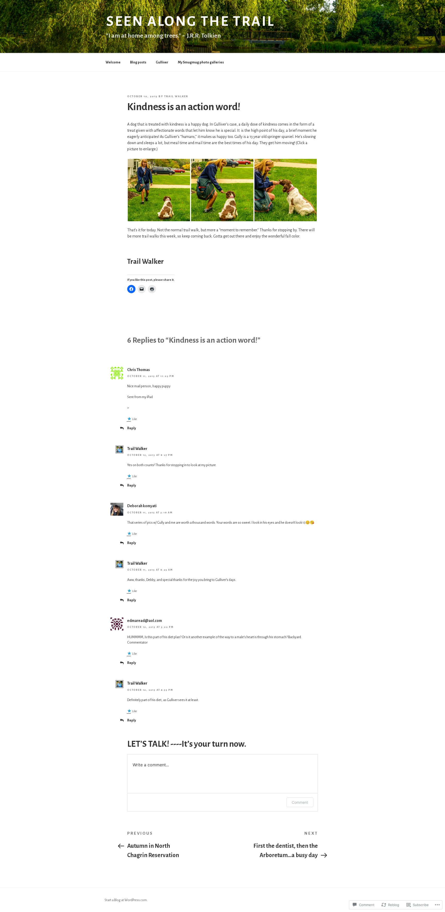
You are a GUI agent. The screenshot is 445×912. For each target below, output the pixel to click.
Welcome (113, 62)
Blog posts (138, 62)
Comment (300, 802)
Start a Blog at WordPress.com (126, 900)
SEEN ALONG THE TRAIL (190, 21)
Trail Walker (176, 96)
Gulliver (162, 62)
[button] (159, 190)
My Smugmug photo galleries (201, 62)
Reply (131, 428)
